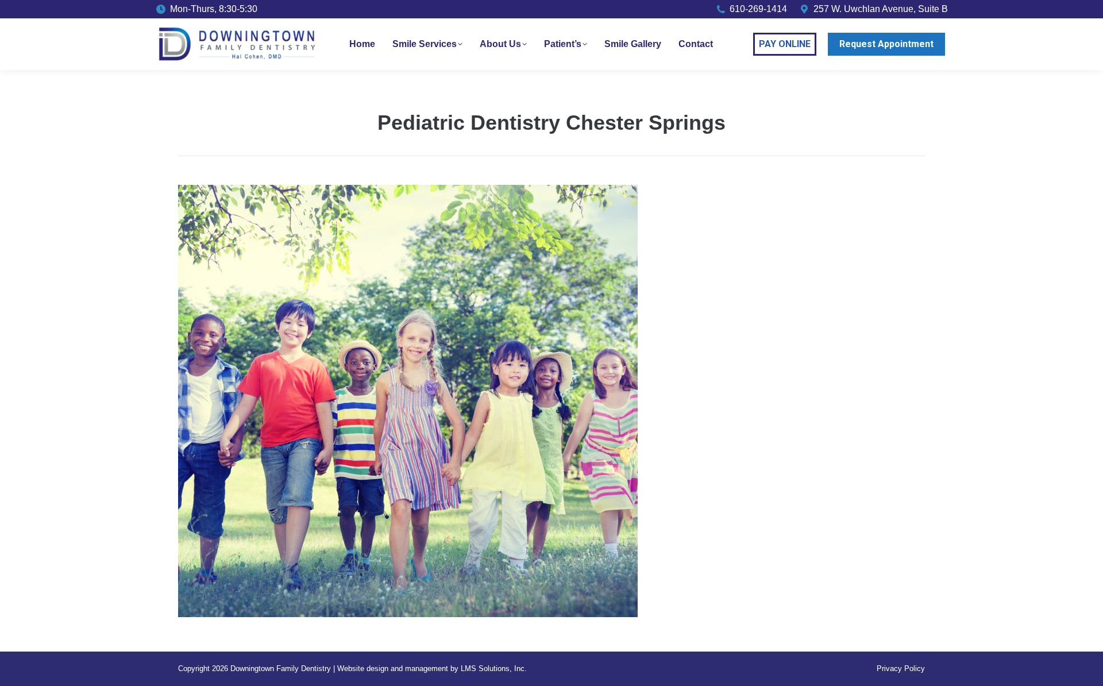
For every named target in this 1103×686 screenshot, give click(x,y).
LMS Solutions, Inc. (494, 668)
